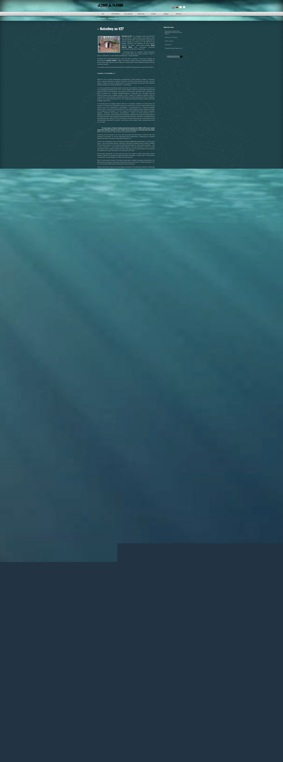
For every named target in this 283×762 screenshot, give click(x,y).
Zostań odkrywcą (128, 14)
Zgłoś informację (115, 14)
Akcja (103, 14)
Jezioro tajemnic (101, 18)
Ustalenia (153, 14)
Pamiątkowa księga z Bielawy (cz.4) (173, 48)
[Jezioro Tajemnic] (141, 748)
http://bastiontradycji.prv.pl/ (104, 528)
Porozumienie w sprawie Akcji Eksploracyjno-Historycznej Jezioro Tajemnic (173, 32)
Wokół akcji (179, 14)
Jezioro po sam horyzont (171, 37)
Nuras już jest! (168, 44)
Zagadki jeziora (140, 14)
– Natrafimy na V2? (112, 18)
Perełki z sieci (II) (169, 41)
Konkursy (166, 14)
